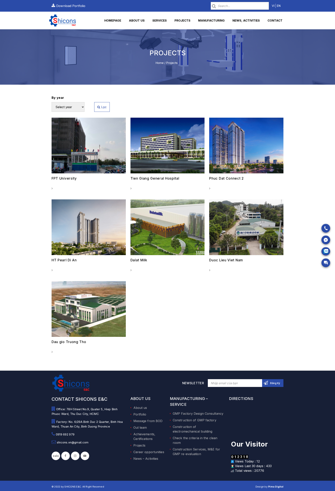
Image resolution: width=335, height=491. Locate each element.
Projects (182, 20)
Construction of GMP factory (194, 420)
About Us (137, 20)
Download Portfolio (70, 6)
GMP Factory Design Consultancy (198, 413)
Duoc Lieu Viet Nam (226, 260)
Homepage (112, 20)
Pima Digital (275, 486)
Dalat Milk (138, 260)
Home (159, 63)
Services (159, 20)
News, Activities (246, 20)
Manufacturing (211, 20)
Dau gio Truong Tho (69, 342)
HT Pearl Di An (64, 260)
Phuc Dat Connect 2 (226, 178)
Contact (275, 20)
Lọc (103, 107)
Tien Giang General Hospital (154, 178)
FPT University (64, 178)
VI (273, 6)
